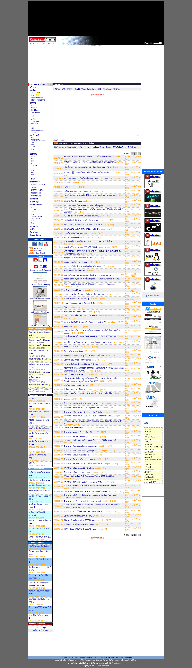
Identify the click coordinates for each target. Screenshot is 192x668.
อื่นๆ (134, 147)
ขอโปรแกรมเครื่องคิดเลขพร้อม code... (79, 525)
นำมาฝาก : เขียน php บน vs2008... (78, 472)
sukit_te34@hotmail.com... (40, 390)
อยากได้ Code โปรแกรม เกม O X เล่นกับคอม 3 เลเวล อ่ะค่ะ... (89, 342)
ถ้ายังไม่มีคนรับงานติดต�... (40, 372)
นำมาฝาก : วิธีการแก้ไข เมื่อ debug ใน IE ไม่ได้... (84, 412)
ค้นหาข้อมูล (34, 202)
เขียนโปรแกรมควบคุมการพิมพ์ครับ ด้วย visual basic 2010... (88, 167)
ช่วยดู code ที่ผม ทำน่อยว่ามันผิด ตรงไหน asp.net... (85, 294)
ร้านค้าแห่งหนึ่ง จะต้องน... (39, 428)
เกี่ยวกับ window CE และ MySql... (77, 299)
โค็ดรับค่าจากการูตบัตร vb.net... (77, 385)
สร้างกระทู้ (60, 140)
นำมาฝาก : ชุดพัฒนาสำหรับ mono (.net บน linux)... (84, 403)
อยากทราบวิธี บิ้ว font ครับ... (75, 271)
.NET (113, 147)
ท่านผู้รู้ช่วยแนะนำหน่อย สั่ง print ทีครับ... (80, 303)
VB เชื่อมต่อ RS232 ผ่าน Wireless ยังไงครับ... (82, 216)
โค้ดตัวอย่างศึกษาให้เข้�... (40, 537)
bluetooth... (68, 399)
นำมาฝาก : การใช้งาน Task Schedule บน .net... (83, 501)
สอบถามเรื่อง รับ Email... (74, 201)
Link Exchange (40, 627)
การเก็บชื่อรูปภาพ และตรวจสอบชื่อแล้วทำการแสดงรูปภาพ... (88, 275)
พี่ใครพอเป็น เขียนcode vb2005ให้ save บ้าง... (82, 520)
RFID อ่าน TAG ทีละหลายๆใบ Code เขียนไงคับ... (83, 225)
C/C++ (82, 147)
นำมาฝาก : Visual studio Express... (78, 436)
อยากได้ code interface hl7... (75, 238)
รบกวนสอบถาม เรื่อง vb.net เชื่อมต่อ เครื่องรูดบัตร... (85, 205)
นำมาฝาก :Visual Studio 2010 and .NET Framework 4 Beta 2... (89, 416)
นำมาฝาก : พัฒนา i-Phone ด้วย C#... (78, 432)
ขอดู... (31, 450)
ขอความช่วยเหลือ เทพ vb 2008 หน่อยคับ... (81, 315)
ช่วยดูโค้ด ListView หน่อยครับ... (77, 233)
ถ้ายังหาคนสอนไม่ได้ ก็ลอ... (40, 359)
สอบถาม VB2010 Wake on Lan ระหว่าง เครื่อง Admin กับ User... (90, 157)
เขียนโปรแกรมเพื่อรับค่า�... (40, 480)
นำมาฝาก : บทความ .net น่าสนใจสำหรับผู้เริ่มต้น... (84, 464)
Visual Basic (99, 147)
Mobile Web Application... (74, 428)
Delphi (89, 147)
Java (108, 147)
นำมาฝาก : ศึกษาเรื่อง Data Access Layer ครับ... (83, 482)
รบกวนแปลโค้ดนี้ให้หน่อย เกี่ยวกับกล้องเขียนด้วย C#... (86, 322)
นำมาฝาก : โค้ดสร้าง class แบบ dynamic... (81, 446)
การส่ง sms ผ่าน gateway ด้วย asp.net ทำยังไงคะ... (85, 355)
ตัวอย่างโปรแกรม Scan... (74, 351)
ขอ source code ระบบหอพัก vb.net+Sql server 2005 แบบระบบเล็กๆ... (92, 440)
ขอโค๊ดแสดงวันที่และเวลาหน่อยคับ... (79, 516)
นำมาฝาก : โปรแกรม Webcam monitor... (80, 459)
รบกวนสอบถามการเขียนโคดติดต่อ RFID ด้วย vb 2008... (86, 178)
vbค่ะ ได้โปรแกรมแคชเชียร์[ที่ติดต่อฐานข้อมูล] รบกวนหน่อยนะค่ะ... (91, 195)
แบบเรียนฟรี (34, 135)
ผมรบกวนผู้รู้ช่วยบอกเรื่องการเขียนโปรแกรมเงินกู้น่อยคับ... (87, 172)
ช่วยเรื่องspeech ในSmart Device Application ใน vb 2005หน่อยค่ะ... (91, 336)
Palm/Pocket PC (124, 147)
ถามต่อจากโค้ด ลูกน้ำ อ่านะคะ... (77, 262)
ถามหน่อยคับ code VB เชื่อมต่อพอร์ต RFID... (82, 229)
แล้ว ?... (32, 463)
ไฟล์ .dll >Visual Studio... (74, 290)
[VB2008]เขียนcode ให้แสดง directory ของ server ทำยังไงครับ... (90, 241)
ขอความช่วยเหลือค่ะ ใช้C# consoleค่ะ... (80, 360)
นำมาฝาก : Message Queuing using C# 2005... (83, 450)
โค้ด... (66, 307)
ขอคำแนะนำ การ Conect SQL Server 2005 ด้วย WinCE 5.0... (89, 491)
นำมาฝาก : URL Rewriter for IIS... (77, 455)
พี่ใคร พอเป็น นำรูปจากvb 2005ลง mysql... (81, 529)
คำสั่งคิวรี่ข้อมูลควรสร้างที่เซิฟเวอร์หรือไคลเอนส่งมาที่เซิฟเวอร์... (90, 162)
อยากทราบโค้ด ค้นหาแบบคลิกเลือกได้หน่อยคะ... (83, 266)
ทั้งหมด (57, 89)
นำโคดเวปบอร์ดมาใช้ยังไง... (75, 389)
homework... (69, 327)
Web (76, 147)
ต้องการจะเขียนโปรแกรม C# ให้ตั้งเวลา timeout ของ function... (89, 284)
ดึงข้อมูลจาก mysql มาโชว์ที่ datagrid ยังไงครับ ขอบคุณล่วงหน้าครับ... (92, 279)
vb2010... (67, 187)
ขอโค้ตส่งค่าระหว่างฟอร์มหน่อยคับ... (79, 191)
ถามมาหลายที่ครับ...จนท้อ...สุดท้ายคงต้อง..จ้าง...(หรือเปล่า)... (89, 393)
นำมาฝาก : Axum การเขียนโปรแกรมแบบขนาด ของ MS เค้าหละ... (91, 486)
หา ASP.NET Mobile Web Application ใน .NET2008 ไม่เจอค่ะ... (89, 476)
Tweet (138, 135)
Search (106, 657)
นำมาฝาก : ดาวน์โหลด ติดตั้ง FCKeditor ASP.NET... (85, 511)
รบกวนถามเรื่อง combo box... (76, 312)
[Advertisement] (96, 18)
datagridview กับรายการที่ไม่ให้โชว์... (78, 258)
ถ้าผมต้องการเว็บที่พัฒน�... (40, 340)
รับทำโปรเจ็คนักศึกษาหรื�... (40, 385)
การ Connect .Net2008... (74, 347)
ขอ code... (68, 183)
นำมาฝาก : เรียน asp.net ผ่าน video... (79, 468)
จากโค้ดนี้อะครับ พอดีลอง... (40, 486)
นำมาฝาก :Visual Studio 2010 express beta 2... (83, 408)
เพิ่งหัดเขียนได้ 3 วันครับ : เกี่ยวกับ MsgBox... (82, 220)
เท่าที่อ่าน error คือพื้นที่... (39, 546)
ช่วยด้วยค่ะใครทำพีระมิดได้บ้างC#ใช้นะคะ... (82, 364)
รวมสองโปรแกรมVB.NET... (75, 375)
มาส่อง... (32, 398)
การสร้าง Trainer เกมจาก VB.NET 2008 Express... (84, 247)
